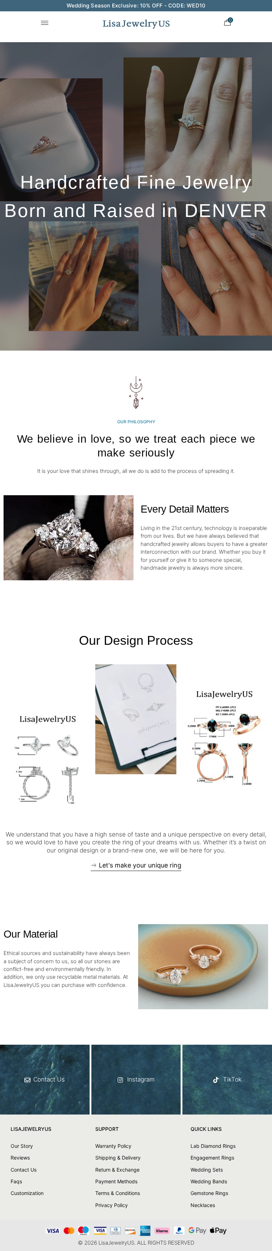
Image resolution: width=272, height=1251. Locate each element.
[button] (136, 866)
